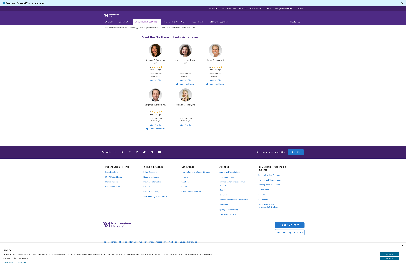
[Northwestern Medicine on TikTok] (144, 152)
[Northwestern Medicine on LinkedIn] (137, 152)
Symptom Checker (112, 187)
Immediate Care (111, 172)
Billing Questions (150, 172)
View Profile (155, 80)
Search (293, 22)
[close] (402, 3)
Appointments (213, 9)
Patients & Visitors (174, 22)
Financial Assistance (255, 9)
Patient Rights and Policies (115, 242)
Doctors (109, 22)
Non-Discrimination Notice (141, 242)
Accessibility (161, 242)
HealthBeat (197, 22)
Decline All (389, 258)
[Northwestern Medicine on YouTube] (159, 152)
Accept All (389, 254)
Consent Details (8, 262)
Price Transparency (151, 192)
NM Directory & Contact (289, 232)
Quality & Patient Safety (228, 209)
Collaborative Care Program (269, 175)
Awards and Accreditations (229, 172)
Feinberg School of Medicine (283, 9)
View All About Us (227, 214)
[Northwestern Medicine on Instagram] (129, 152)
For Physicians (263, 190)
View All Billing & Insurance (155, 196)
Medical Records (111, 182)
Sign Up (296, 152)
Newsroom (223, 204)
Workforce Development (191, 192)
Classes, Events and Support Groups (195, 172)
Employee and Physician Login (269, 180)
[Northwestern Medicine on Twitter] (122, 152)
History (222, 190)
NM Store (223, 195)
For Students (263, 200)
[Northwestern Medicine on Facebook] (115, 152)
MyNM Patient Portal (229, 9)
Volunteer (185, 187)
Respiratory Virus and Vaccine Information (25, 3)
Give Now (300, 9)
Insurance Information (152, 182)
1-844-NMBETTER (289, 225)
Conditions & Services (146, 22)
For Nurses (262, 195)
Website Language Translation (183, 242)
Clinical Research (219, 22)
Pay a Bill (242, 9)
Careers (268, 9)
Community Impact (226, 177)
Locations (124, 22)
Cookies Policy (21, 262)
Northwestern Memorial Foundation (233, 200)
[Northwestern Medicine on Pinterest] (152, 152)
